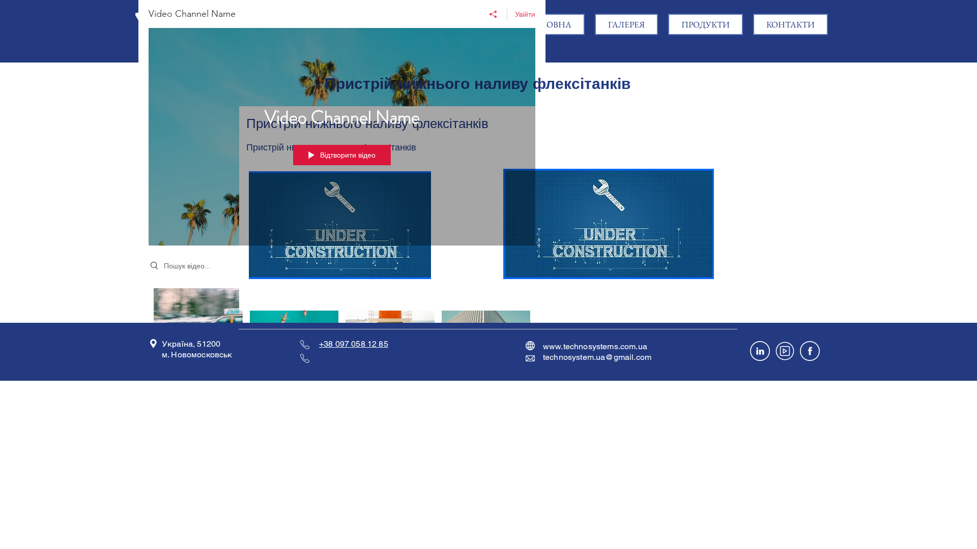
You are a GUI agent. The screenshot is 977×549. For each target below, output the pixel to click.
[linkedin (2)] (760, 351)
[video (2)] (785, 351)
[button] (705, 24)
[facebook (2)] (810, 351)
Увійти (525, 14)
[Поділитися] (493, 14)
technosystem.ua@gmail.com (597, 357)
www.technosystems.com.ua (595, 346)
